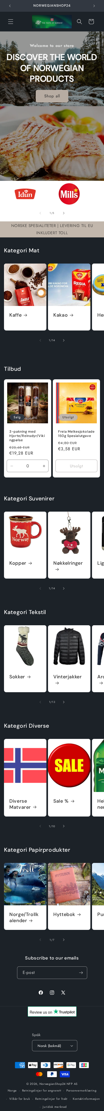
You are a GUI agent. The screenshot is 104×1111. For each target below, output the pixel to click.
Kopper (17, 563)
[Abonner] (81, 972)
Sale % (61, 801)
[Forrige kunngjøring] (10, 6)
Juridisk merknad (54, 1107)
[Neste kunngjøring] (94, 6)
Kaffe (15, 315)
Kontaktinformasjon (86, 1099)
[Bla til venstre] (40, 213)
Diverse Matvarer (20, 804)
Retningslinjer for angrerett (41, 1090)
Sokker (17, 677)
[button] (11, 21)
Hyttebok (64, 914)
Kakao (60, 315)
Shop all (52, 96)
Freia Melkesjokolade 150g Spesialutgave (76, 433)
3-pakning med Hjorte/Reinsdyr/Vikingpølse (27, 435)
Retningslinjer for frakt (51, 1099)
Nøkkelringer (68, 563)
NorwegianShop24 (53, 1084)
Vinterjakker (67, 677)
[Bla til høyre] (64, 213)
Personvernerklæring (81, 1090)
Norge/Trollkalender (24, 917)
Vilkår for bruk (19, 1099)
